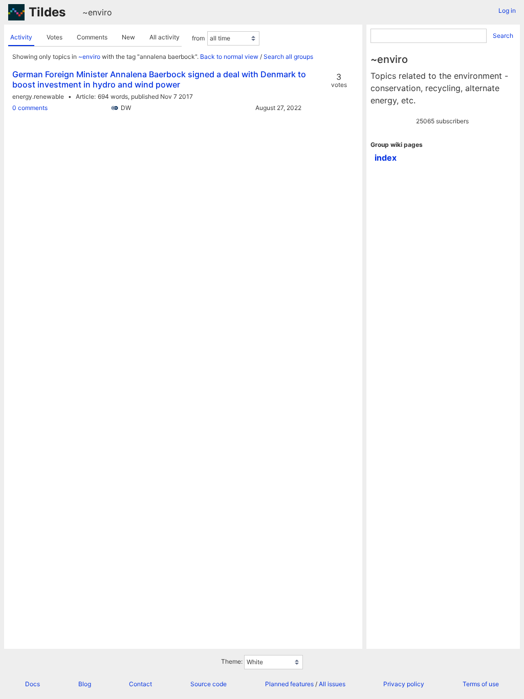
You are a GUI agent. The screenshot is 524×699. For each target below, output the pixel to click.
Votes (54, 37)
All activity (164, 37)
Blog (84, 684)
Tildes (47, 12)
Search (503, 35)
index (386, 157)
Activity (21, 37)
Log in (507, 10)
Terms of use (481, 684)
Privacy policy (403, 684)
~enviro (97, 12)
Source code (208, 684)
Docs (32, 684)
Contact (140, 684)
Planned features (289, 684)
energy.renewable (38, 96)
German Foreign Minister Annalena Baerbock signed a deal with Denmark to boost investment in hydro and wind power (159, 79)
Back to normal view (229, 56)
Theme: (232, 661)
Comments (92, 37)
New (128, 37)
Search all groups (288, 56)
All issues (332, 684)
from (198, 38)
